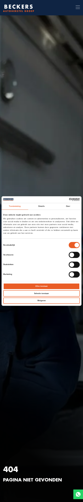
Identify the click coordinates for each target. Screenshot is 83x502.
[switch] (74, 255)
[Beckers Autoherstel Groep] (18, 7)
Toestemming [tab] (15, 206)
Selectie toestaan (41, 293)
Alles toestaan (41, 286)
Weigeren (41, 301)
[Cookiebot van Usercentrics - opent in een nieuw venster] (63, 199)
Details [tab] (41, 206)
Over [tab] (68, 206)
